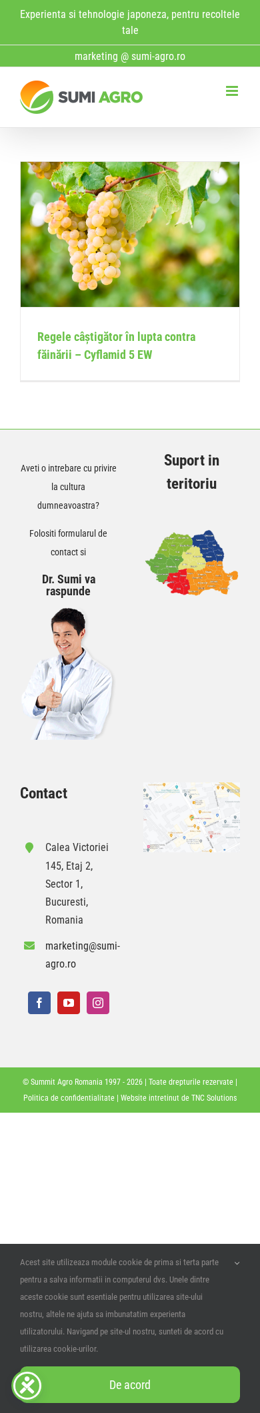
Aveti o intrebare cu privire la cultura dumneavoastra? (69, 487)
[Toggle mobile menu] (233, 91)
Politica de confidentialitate (69, 1098)
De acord (130, 1385)
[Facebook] (39, 1002)
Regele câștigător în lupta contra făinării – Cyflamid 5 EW (130, 234)
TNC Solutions (214, 1098)
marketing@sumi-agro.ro (81, 955)
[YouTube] (68, 1002)
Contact (43, 793)
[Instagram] (98, 1002)
